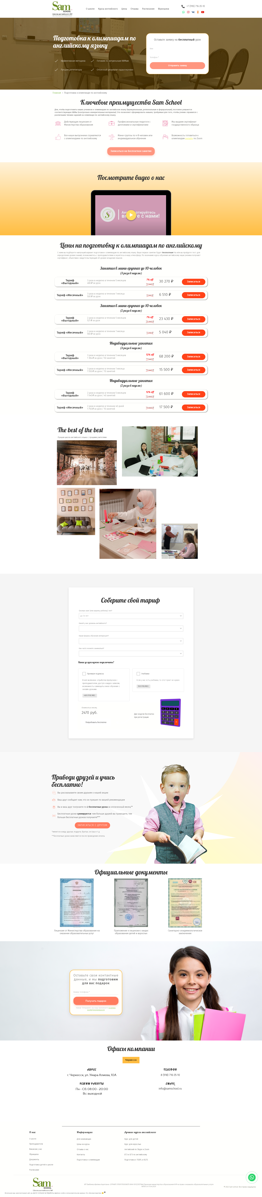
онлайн (189, 138)
